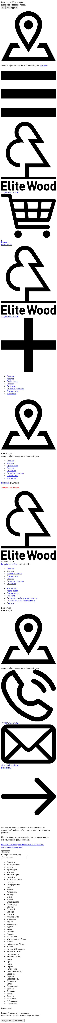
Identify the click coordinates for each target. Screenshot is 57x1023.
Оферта (10, 603)
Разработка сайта (9, 564)
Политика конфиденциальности (22, 598)
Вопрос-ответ (13, 593)
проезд (43, 65)
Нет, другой (12, 7)
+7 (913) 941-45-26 (9, 192)
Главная (10, 376)
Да (3, 7)
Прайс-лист (12, 381)
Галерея (10, 384)
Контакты (11, 393)
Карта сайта (12, 591)
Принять (5, 852)
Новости (11, 596)
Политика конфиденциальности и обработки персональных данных (22, 845)
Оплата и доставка (15, 388)
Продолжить (7, 1020)
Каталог (10, 379)
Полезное (11, 386)
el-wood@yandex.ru (10, 765)
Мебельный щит (14, 573)
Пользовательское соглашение (21, 601)
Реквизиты (6, 768)
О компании (12, 391)
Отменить (19, 1020)
